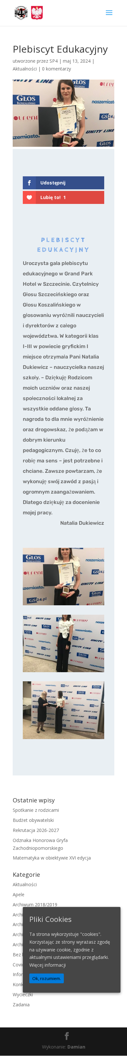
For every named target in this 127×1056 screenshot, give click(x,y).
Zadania (21, 1004)
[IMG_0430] (63, 739)
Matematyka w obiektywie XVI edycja (52, 858)
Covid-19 (22, 965)
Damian (76, 1047)
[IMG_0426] (63, 672)
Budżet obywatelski (33, 820)
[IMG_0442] (63, 605)
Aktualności (25, 69)
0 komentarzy (56, 69)
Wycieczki (23, 994)
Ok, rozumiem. (46, 978)
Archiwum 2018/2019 (35, 904)
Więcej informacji (47, 965)
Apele (18, 894)
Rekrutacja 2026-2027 (36, 830)
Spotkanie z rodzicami (36, 810)
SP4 (53, 61)
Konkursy (22, 984)
